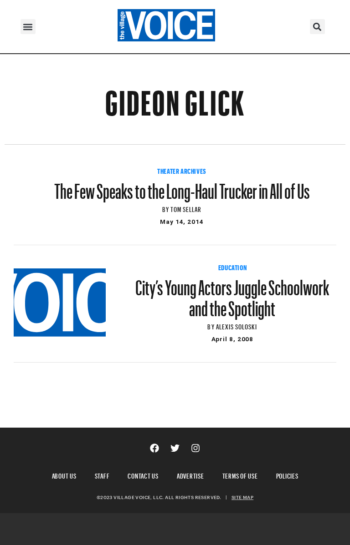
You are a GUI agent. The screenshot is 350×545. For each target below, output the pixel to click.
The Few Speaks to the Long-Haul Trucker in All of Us (182, 187)
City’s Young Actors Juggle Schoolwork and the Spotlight (232, 293)
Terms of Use (240, 474)
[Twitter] (175, 448)
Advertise (190, 474)
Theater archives (181, 170)
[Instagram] (195, 448)
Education (232, 266)
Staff (102, 474)
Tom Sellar (186, 208)
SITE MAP (242, 497)
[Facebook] (154, 448)
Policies (287, 474)
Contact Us (143, 474)
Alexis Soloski (236, 325)
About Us (64, 474)
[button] (28, 26)
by (166, 208)
